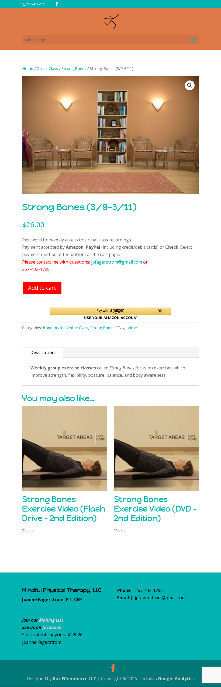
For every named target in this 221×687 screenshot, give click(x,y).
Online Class (47, 68)
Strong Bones (73, 68)
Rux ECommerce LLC (74, 679)
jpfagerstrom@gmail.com (116, 262)
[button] (190, 85)
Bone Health (54, 327)
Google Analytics (176, 679)
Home (27, 68)
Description (42, 352)
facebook (51, 627)
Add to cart (42, 287)
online (131, 327)
